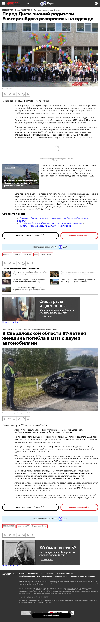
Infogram (56, 160)
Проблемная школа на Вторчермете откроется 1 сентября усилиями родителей (29, 288)
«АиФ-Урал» (7, 88)
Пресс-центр (49, 573)
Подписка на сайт (35, 573)
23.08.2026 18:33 (8, 329)
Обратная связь (61, 576)
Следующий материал (51, 615)
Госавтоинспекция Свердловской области (18, 413)
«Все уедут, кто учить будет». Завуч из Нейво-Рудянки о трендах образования (30, 273)
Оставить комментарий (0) (79, 235)
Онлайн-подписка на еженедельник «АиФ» (35, 576)
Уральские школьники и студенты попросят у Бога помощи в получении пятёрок (78, 273)
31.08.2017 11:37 (7, 10)
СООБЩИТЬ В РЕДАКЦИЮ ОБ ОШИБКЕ (83, 576)
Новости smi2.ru (10, 322)
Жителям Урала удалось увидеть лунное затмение (45, 226)
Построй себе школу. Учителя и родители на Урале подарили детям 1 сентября (78, 281)
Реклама (22, 573)
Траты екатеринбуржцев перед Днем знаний (56, 159)
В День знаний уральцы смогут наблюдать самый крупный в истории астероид (29, 281)
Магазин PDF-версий (65, 573)
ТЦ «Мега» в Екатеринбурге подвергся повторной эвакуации (51, 223)
